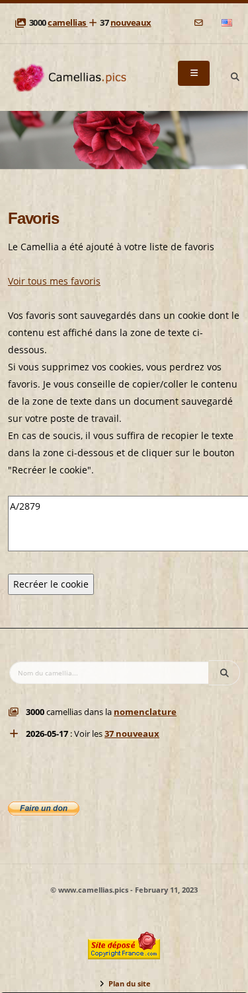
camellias (67, 22)
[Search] (234, 77)
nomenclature (145, 712)
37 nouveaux (131, 733)
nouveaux (130, 22)
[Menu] (194, 73)
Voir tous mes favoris (54, 281)
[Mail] (199, 22)
